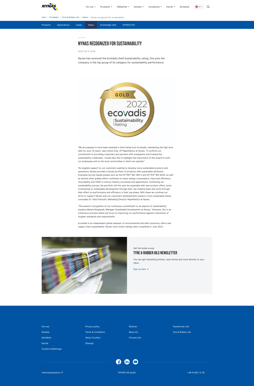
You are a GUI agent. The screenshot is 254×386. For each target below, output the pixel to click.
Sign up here (139, 269)
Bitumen (133, 326)
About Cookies (92, 337)
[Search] (208, 6)
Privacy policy (92, 326)
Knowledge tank (108, 25)
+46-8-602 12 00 (196, 372)
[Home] (50, 6)
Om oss (89, 6)
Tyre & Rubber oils (182, 332)
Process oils (135, 337)
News (91, 25)
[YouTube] (135, 361)
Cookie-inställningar (52, 349)
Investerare (154, 6)
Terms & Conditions (95, 332)
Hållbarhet (122, 6)
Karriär (169, 6)
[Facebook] (118, 361)
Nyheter (138, 6)
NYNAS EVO (129, 25)
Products (46, 25)
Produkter (105, 6)
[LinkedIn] (127, 361)
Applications (63, 25)
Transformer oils (181, 326)
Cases (79, 25)
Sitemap (89, 343)
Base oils (133, 332)
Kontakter (184, 6)
